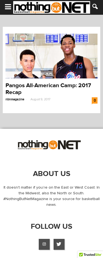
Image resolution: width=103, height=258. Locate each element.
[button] (95, 7)
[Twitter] (59, 244)
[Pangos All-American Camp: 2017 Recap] (51, 56)
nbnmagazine (14, 99)
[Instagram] (44, 244)
